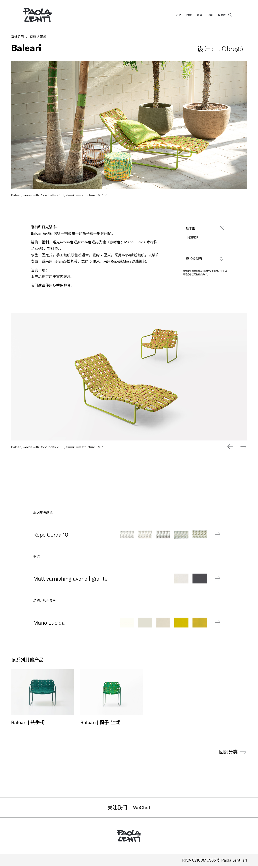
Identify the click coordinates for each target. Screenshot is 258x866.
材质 (189, 15)
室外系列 (17, 37)
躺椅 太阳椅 (37, 37)
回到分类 (228, 752)
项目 (199, 15)
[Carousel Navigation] (237, 446)
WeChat (141, 807)
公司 (210, 15)
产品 (178, 15)
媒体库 (222, 15)
